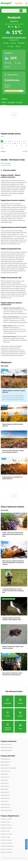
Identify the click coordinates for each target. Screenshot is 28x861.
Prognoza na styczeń (6, 819)
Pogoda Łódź (4, 780)
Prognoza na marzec (6, 825)
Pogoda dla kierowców (7, 747)
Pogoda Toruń (4, 801)
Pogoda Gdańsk (5, 765)
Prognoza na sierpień (6, 840)
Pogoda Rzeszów (5, 795)
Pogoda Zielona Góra (6, 810)
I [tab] (19, 141)
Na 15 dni (19, 102)
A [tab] (1, 141)
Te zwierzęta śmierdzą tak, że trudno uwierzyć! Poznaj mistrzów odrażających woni (13, 590)
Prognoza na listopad (6, 849)
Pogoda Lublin (4, 783)
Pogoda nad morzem (6, 744)
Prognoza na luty (5, 822)
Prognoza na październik (7, 846)
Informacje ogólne (6, 163)
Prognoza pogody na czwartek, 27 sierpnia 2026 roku (13, 391)
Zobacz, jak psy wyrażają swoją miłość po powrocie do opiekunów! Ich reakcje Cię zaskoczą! (13, 562)
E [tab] (10, 141)
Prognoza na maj (5, 831)
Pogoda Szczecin (5, 798)
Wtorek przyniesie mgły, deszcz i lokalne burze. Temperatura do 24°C (13, 451)
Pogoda (19, 3)
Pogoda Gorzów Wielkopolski (8, 768)
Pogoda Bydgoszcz (6, 762)
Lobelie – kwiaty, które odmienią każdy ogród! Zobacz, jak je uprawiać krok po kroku (12, 534)
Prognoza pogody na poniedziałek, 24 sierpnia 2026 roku (12, 477)
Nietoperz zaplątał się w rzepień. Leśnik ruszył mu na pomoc (12, 647)
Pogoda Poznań (5, 792)
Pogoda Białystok (5, 759)
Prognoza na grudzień (6, 852)
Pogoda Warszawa (6, 804)
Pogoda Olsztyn (5, 786)
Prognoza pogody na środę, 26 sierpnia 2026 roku (12, 425)
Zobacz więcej (4, 365)
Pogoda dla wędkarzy (6, 750)
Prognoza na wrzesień (6, 843)
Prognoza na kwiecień (6, 828)
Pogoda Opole (4, 789)
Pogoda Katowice (5, 771)
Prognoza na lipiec (5, 837)
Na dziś (4, 102)
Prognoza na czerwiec (6, 834)
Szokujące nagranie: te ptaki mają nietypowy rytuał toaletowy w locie (11, 618)
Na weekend (11, 102)
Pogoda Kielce (4, 774)
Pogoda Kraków (5, 777)
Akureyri (3, 151)
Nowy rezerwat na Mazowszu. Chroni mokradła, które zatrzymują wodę (12, 673)
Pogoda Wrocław (5, 807)
